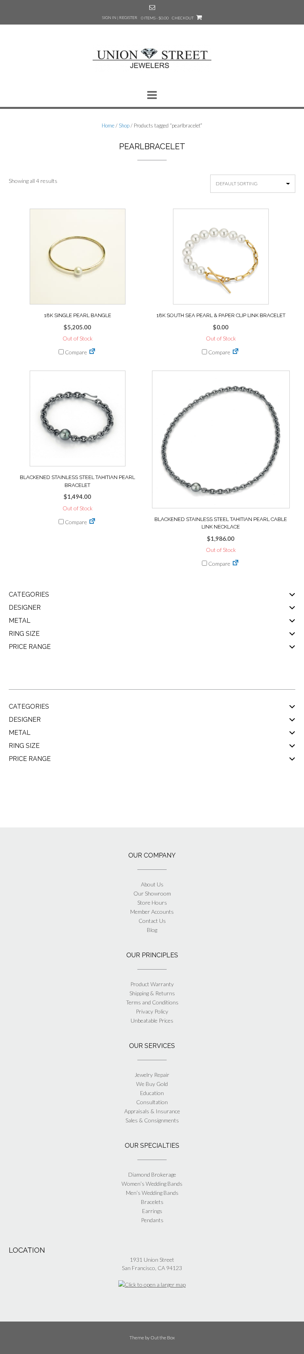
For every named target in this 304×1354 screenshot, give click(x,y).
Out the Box (162, 1338)
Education (152, 1093)
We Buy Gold (152, 1083)
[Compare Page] (92, 352)
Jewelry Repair (152, 1074)
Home (108, 125)
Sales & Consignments (152, 1120)
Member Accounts (152, 911)
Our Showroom (152, 893)
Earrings (152, 1211)
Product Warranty (152, 984)
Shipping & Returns (152, 993)
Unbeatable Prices (152, 1020)
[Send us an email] (152, 7)
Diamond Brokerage (152, 1174)
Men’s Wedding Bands (152, 1192)
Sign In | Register (119, 17)
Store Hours (152, 902)
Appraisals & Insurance (152, 1111)
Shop (124, 125)
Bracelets (152, 1201)
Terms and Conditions (152, 1002)
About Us (152, 884)
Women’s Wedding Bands (152, 1183)
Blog (152, 929)
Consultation (152, 1102)
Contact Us (152, 920)
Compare (75, 352)
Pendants (152, 1220)
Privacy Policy (152, 1011)
